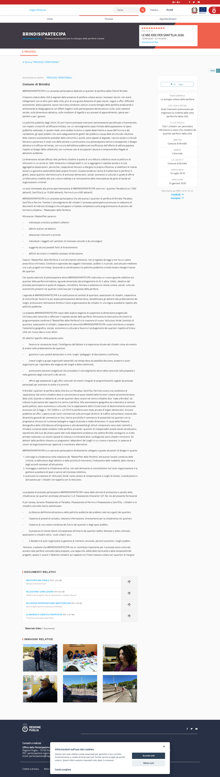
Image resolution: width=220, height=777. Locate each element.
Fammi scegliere (63, 769)
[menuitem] (156, 10)
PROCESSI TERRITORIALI (59, 77)
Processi (109, 19)
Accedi (169, 10)
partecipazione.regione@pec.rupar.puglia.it (49, 753)
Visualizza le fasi (150, 42)
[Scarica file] (129, 582)
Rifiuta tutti (148, 763)
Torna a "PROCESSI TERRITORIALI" (42, 62)
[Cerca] (143, 10)
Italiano (154, 10)
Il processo (29, 51)
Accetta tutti (149, 755)
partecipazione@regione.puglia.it (46, 756)
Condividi (176, 194)
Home (50, 19)
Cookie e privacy (30, 769)
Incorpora (176, 198)
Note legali (49, 769)
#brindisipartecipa (31, 38)
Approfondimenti (168, 19)
